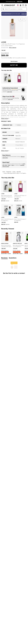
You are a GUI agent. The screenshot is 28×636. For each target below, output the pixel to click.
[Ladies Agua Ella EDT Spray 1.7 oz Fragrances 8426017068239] (24, 19)
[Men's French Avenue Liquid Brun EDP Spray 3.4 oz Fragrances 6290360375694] (10, 233)
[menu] (2, 5)
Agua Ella (19, 171)
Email (9, 165)
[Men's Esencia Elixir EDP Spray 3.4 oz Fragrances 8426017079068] (12, 182)
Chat (13, 165)
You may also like (6, 70)
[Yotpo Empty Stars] (4, 47)
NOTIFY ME (14, 65)
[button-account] (20, 5)
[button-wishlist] (23, 5)
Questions (12, 258)
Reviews (4, 258)
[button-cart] (26, 5)
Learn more (9, 91)
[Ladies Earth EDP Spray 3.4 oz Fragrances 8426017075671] (25, 182)
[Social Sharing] (20, 19)
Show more (4, 118)
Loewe (13, 171)
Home (3, 171)
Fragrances (8, 171)
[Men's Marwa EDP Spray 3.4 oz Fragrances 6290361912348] (22, 233)
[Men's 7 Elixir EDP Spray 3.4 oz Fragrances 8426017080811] (12, 205)
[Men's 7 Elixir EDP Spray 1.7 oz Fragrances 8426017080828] (25, 205)
